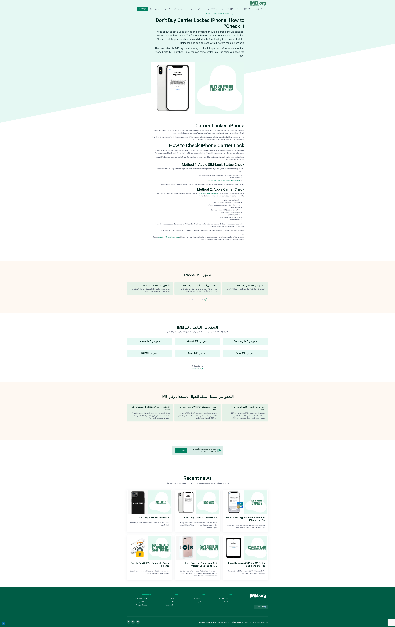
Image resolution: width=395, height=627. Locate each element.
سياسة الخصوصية (141, 601)
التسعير (167, 9)
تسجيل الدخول (154, 9)
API (173, 601)
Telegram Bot (169, 605)
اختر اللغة (265, 603)
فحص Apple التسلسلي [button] (230, 9)
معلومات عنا (197, 598)
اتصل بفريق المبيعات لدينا (198, 368)
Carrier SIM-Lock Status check (209, 193)
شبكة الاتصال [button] (212, 9)
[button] (205, 299)
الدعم (226, 601)
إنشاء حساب (181, 450)
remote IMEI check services (168, 237)
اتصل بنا (198, 601)
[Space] (258, 596)
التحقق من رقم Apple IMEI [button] (252, 9)
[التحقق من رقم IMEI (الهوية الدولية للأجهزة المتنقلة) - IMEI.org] (258, 3)
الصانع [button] (200, 9)
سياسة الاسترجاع (142, 605)
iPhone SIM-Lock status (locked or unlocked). (223, 180)
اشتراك (141, 9)
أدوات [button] (191, 9)
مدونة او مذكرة (178, 9)
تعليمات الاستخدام (141, 598)
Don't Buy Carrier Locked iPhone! (216, 13)
